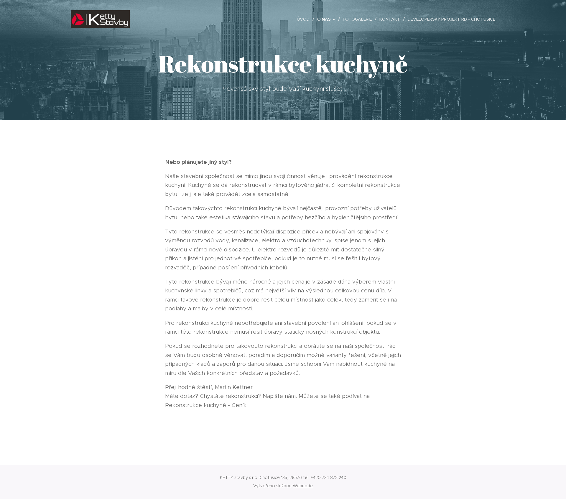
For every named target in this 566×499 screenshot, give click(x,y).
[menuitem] (304, 19)
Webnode (303, 485)
